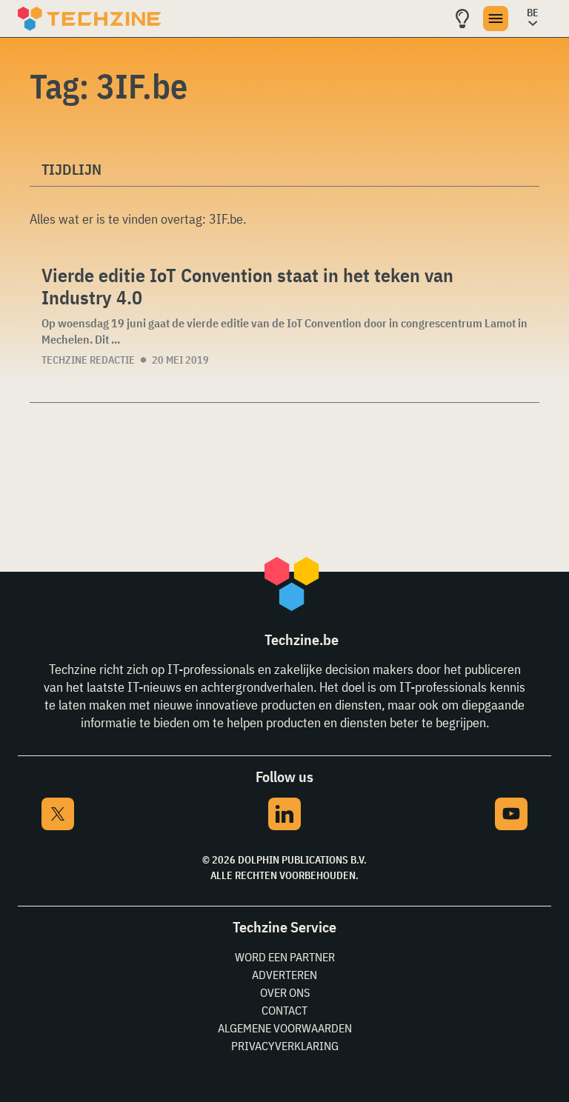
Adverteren (284, 974)
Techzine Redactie (88, 360)
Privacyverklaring (285, 1045)
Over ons (285, 992)
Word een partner (285, 956)
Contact (284, 1010)
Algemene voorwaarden (285, 1028)
